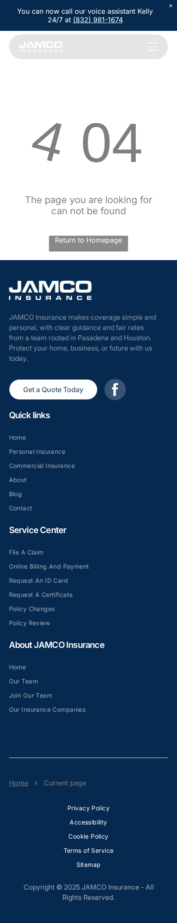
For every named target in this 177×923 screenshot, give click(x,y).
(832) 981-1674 (98, 19)
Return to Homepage (88, 240)
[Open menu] (152, 46)
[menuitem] (88, 437)
